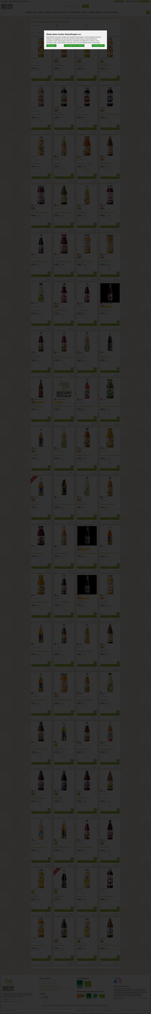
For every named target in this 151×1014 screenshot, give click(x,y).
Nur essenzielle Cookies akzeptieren (74, 45)
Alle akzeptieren (51, 45)
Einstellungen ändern (98, 45)
